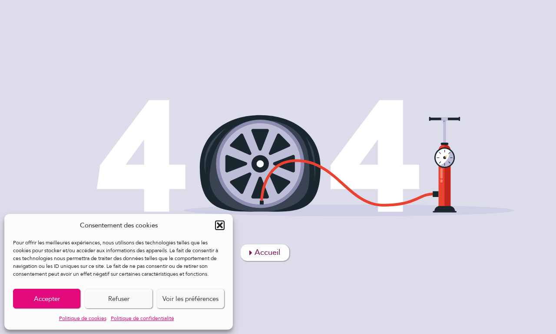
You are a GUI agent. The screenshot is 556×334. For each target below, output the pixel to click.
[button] (219, 225)
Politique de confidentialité (142, 318)
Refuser (118, 298)
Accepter (47, 298)
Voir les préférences (190, 298)
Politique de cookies (82, 318)
